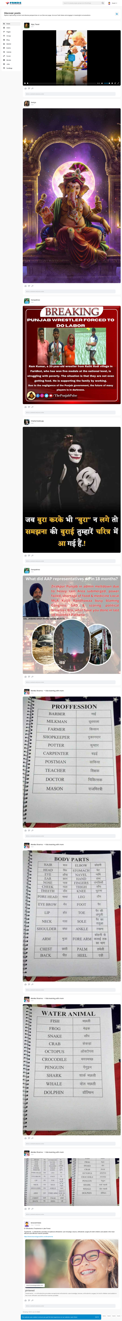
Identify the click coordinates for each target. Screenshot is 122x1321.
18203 (109, 1316)
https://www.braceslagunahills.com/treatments (38, 1236)
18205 (118, 1316)
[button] (83, 3)
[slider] (61, 83)
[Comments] (29, 88)
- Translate (37, 1225)
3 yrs (32, 26)
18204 (113, 1316)
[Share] (32, 88)
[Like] (29, 88)
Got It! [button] (97, 1317)
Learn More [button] (73, 1317)
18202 (104, 1316)
